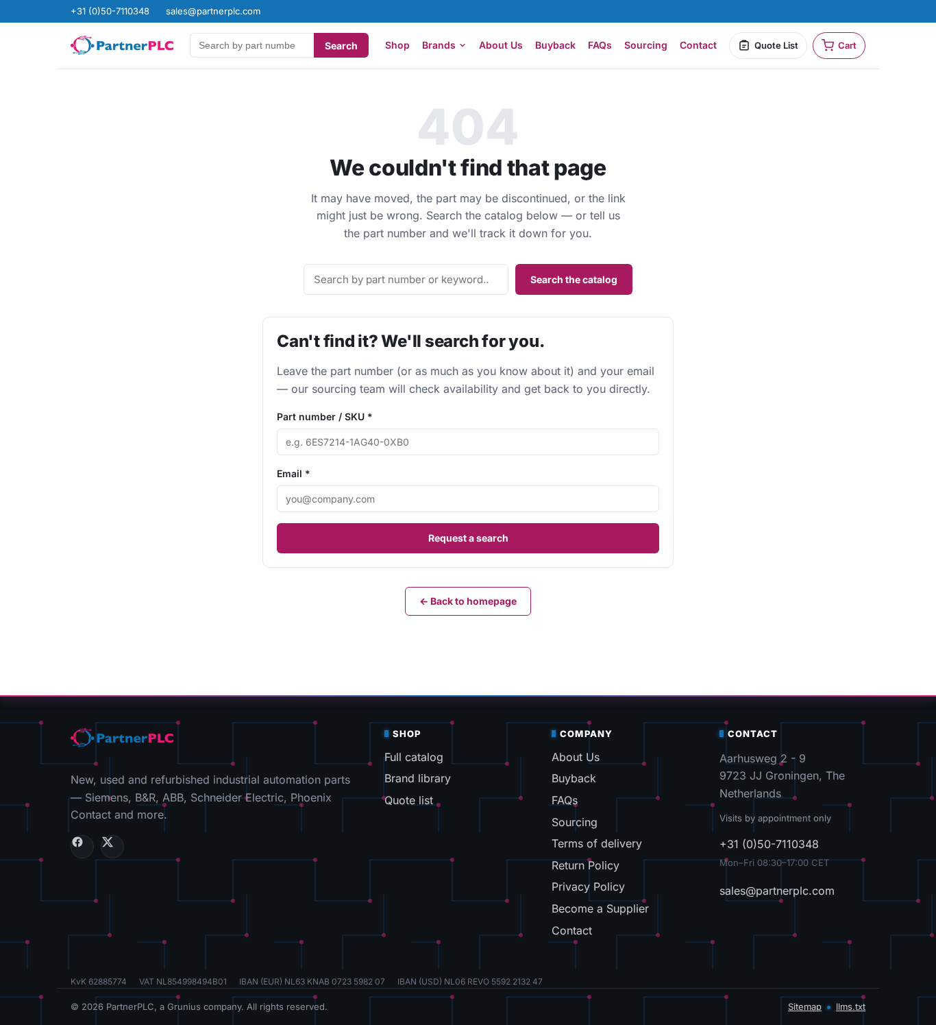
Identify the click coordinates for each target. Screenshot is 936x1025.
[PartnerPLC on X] (112, 846)
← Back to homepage (468, 601)
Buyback (555, 45)
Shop (397, 45)
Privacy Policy (588, 886)
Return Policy (585, 865)
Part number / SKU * (325, 416)
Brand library (417, 778)
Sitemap (805, 1006)
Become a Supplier (600, 908)
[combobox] (252, 45)
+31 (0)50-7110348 (769, 844)
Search (341, 45)
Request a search (468, 538)
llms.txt (850, 1006)
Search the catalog (573, 279)
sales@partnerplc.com (777, 890)
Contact (698, 45)
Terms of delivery (597, 843)
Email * (293, 473)
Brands (439, 45)
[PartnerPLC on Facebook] (82, 846)
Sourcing (645, 45)
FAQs (600, 45)
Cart (847, 45)
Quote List (776, 45)
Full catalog (413, 757)
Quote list (408, 800)
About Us (501, 45)
